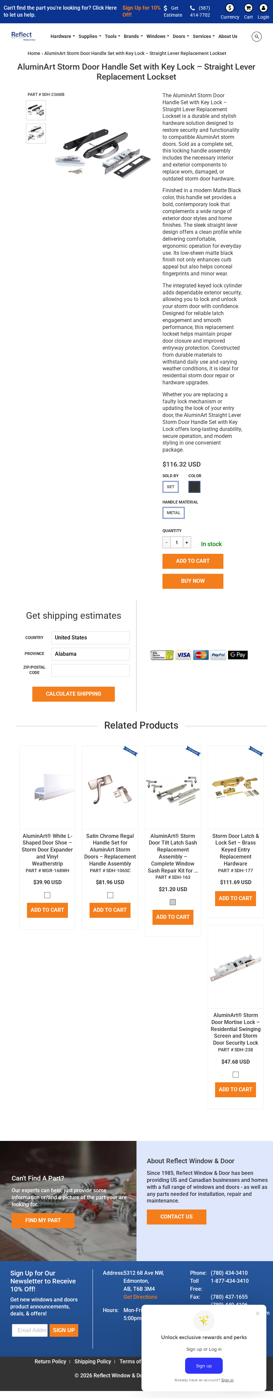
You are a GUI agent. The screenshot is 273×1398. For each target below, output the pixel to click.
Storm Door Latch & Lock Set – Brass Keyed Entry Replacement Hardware (235, 850)
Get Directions (140, 1297)
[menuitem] (63, 35)
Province (34, 653)
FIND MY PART (43, 1220)
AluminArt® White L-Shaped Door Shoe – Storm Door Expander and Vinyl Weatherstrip (47, 850)
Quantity (171, 530)
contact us (176, 1217)
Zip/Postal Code (34, 670)
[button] (192, 561)
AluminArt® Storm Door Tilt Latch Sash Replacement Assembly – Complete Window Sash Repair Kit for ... (173, 853)
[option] (100, 153)
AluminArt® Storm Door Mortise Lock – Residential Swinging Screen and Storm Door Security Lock (236, 1029)
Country (34, 637)
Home (34, 53)
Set (170, 486)
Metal (173, 512)
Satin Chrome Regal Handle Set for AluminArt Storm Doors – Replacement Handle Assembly (110, 850)
